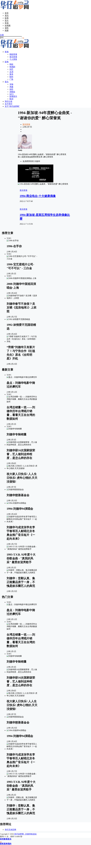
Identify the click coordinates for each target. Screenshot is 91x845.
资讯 (7, 16)
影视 (7, 18)
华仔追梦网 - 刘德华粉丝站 (25, 834)
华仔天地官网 (10, 830)
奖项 (7, 23)
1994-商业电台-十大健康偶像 (38, 195)
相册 (7, 30)
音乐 (7, 20)
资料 (7, 28)
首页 (7, 13)
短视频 (7, 25)
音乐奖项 (26, 124)
